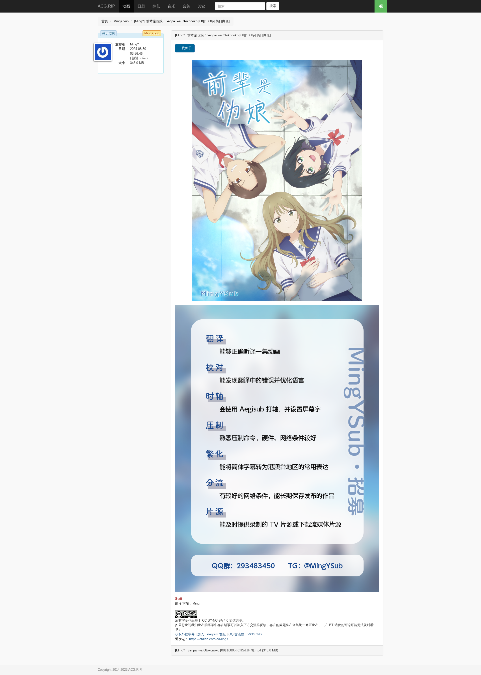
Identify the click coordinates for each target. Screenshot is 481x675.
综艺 (156, 6)
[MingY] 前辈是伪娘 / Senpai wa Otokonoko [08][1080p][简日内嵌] (182, 21)
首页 (104, 21)
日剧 (141, 6)
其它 (201, 6)
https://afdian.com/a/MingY (208, 639)
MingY (134, 44)
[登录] (381, 6)
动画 (126, 6)
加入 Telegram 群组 (211, 634)
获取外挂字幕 (185, 634)
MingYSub (121, 21)
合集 (186, 6)
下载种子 (184, 48)
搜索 (273, 6)
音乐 (171, 6)
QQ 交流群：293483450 (245, 634)
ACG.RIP (106, 6)
